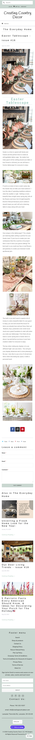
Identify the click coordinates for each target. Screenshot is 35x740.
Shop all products (17, 641)
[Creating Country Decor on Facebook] (12, 696)
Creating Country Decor (15, 732)
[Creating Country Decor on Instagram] (19, 696)
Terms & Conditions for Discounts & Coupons (17, 659)
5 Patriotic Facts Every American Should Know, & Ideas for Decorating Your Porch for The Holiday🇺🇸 (17, 604)
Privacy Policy (17, 662)
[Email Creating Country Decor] (23, 696)
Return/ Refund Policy (17, 650)
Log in (10, 6)
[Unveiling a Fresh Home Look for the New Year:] (17, 509)
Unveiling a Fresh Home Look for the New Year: (15, 523)
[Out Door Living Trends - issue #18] (17, 551)
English (17, 722)
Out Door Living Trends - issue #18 (15, 565)
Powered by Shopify (24, 734)
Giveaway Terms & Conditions (17, 656)
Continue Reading (8, 535)
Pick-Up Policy (17, 653)
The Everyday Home (17, 29)
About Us (17, 668)
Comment (5, 470)
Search (17, 638)
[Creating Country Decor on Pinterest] (16, 696)
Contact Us (17, 644)
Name (4, 453)
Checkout (23, 6)
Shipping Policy (17, 647)
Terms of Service (17, 665)
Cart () (17, 6)
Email (4, 461)
